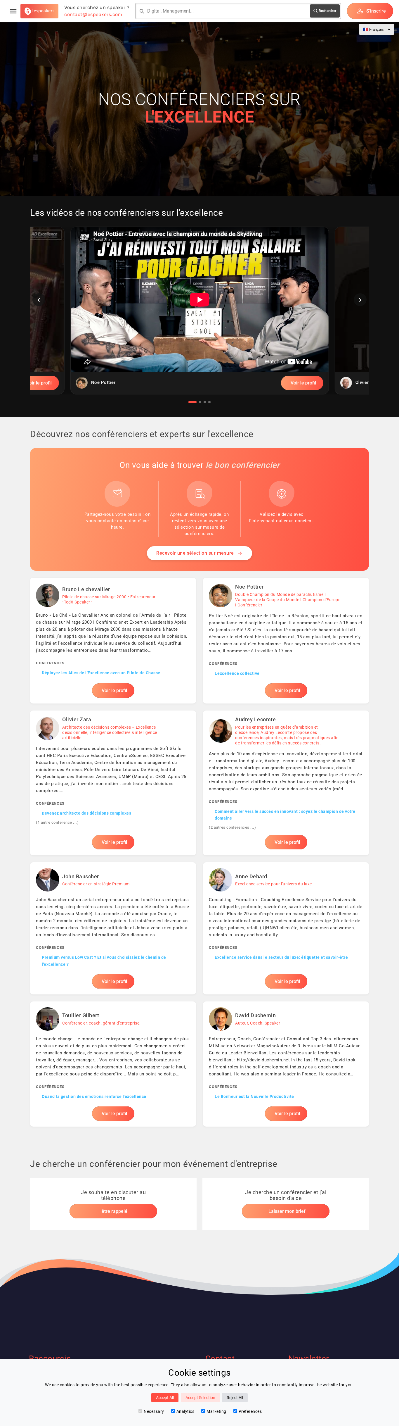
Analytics (185, 1411)
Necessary (154, 1411)
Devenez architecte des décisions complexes (86, 813)
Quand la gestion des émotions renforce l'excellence (94, 1096)
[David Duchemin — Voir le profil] (286, 1064)
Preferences (250, 1411)
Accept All (165, 1397)
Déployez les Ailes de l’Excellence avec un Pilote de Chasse (101, 672)
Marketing (216, 1411)
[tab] (192, 402)
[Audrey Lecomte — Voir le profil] (286, 783)
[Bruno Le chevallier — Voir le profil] (113, 640)
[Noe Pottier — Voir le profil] (286, 640)
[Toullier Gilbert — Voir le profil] (113, 1064)
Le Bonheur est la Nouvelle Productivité (254, 1096)
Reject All (235, 1397)
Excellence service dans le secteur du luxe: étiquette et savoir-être (281, 957)
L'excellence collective (237, 673)
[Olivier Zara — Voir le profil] (113, 783)
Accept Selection (200, 1397)
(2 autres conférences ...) (232, 827)
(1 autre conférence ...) (57, 822)
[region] (199, 315)
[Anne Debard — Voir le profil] (286, 928)
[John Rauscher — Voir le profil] (113, 928)
